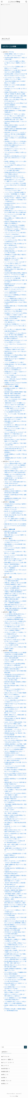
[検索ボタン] (26, 1)
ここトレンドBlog (14, 1)
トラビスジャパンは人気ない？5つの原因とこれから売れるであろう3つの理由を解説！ (15, 185)
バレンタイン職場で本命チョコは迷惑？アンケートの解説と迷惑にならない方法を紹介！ (15, 520)
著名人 (11, 650)
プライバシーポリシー (11, 1093)
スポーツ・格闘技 (13, 386)
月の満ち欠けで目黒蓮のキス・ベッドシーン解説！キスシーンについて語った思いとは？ (15, 325)
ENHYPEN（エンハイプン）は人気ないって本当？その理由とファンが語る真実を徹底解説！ (15, 137)
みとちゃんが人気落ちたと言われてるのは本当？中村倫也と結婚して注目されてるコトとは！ (15, 775)
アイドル (11, 52)
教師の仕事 (12, 529)
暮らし (11, 538)
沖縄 (10, 577)
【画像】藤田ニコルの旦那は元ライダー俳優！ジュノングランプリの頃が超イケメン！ (15, 850)
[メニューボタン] (1, 1)
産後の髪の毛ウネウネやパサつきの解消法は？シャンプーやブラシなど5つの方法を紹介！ (15, 525)
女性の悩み (12, 502)
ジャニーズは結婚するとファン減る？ (14, 362)
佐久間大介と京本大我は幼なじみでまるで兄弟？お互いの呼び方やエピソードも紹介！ (15, 157)
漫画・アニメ (12, 612)
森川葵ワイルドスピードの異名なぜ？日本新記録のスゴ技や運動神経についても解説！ (15, 906)
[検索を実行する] (25, 1047)
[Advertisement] (14, 20)
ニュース (11, 489)
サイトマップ (18, 1093)
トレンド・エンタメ (14, 461)
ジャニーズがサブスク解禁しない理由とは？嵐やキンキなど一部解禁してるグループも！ (15, 63)
